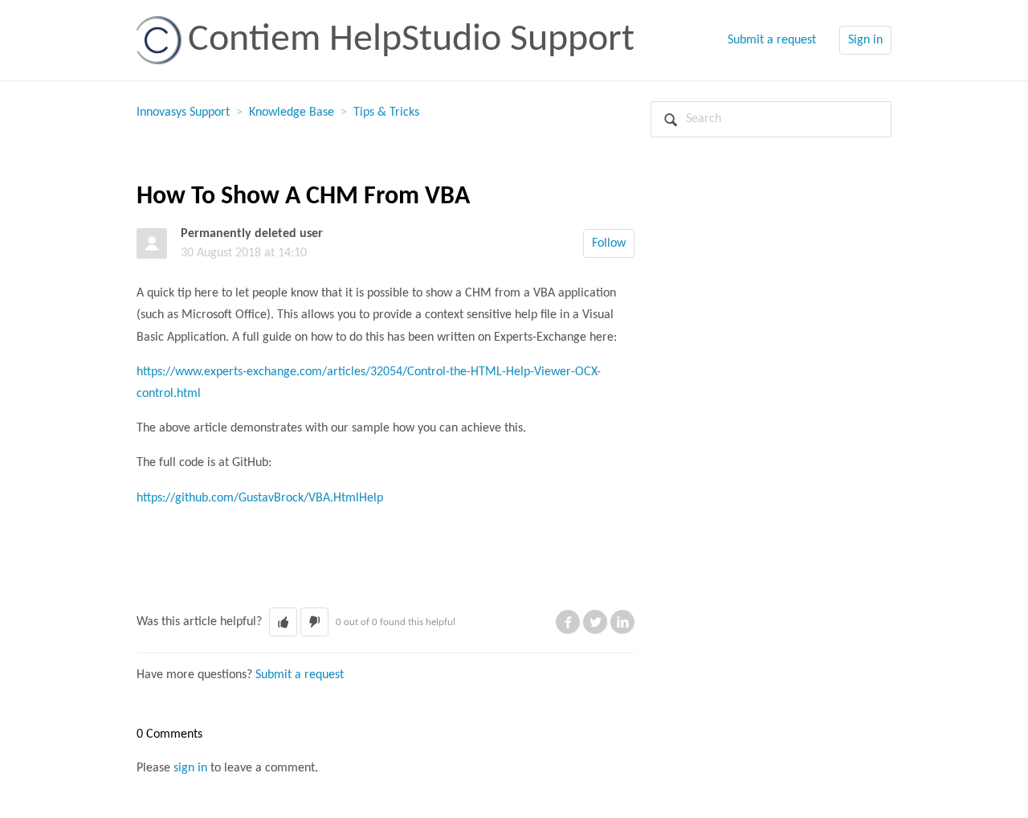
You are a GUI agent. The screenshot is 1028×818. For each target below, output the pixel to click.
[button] (283, 621)
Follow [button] (609, 243)
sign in (190, 768)
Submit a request (772, 40)
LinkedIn (622, 622)
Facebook (568, 622)
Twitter (595, 622)
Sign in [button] (865, 40)
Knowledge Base (291, 112)
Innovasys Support (183, 112)
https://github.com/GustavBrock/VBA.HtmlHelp (260, 498)
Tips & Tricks (386, 112)
